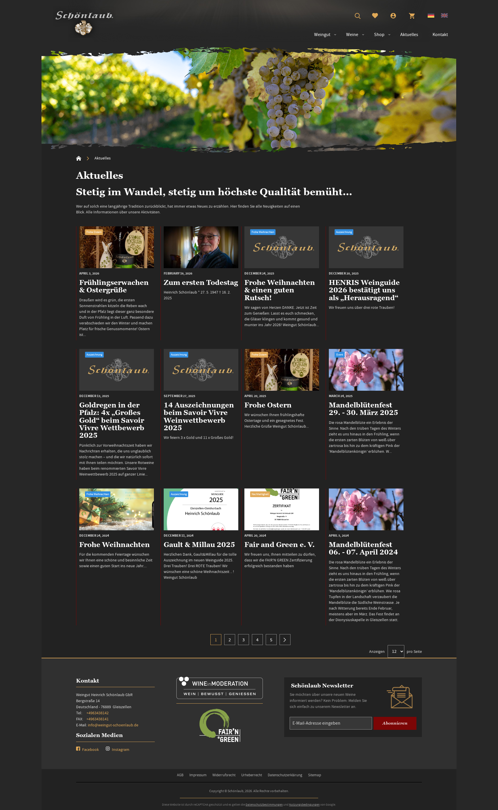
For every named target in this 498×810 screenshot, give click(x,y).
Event (339, 354)
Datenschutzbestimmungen (264, 805)
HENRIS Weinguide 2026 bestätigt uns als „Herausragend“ (364, 290)
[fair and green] (220, 741)
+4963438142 (97, 712)
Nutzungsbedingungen (304, 805)
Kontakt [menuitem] (440, 34)
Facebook (90, 749)
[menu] (378, 34)
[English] (444, 16)
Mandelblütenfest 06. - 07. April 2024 (363, 548)
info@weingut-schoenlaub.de (113, 725)
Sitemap (314, 775)
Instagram (120, 749)
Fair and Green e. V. (279, 544)
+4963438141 (97, 718)
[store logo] (84, 22)
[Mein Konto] (393, 16)
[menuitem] (349, 34)
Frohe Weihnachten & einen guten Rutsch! (279, 290)
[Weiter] (285, 639)
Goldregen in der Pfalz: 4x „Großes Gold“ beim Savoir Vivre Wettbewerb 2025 (111, 420)
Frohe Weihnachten (263, 232)
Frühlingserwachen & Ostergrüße (114, 286)
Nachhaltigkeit (260, 494)
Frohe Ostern (93, 232)
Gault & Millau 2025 (199, 544)
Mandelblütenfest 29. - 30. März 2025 (363, 408)
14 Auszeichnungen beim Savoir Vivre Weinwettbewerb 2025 (199, 416)
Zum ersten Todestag (201, 282)
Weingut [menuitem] (322, 34)
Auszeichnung (344, 232)
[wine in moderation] (219, 697)
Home (78, 158)
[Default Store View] (431, 16)
